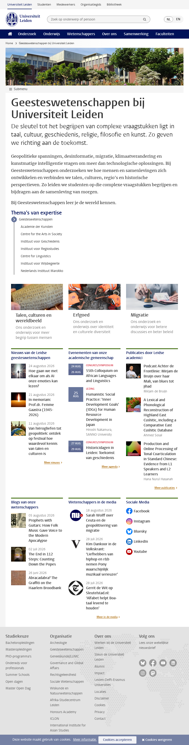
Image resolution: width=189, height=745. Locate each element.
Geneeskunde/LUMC (64, 656)
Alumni (99, 666)
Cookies (99, 705)
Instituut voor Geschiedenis (40, 241)
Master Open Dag (18, 688)
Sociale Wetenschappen (67, 681)
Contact (100, 718)
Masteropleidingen (19, 649)
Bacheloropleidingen (20, 643)
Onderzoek (27, 33)
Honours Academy (63, 712)
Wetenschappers (81, 33)
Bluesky (136, 532)
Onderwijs (51, 33)
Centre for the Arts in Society (41, 234)
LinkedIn (137, 542)
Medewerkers (65, 4)
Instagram (138, 522)
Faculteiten (165, 33)
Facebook (138, 511)
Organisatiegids (91, 4)
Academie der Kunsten (37, 227)
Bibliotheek (114, 4)
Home (9, 43)
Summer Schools (18, 675)
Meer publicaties (164, 488)
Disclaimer (101, 698)
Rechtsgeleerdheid (63, 675)
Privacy (99, 712)
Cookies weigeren (158, 740)
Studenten (44, 4)
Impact (99, 673)
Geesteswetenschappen (36, 219)
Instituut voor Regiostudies (40, 249)
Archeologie (58, 643)
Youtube (136, 552)
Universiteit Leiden (19, 4)
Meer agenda (110, 466)
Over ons (109, 33)
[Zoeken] (144, 19)
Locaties (100, 692)
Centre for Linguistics (36, 256)
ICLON (54, 718)
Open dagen (14, 681)
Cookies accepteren (117, 740)
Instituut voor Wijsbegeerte (40, 263)
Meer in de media (107, 617)
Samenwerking (136, 33)
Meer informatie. (85, 739)
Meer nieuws (52, 462)
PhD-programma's (18, 656)
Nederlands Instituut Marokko (42, 271)
